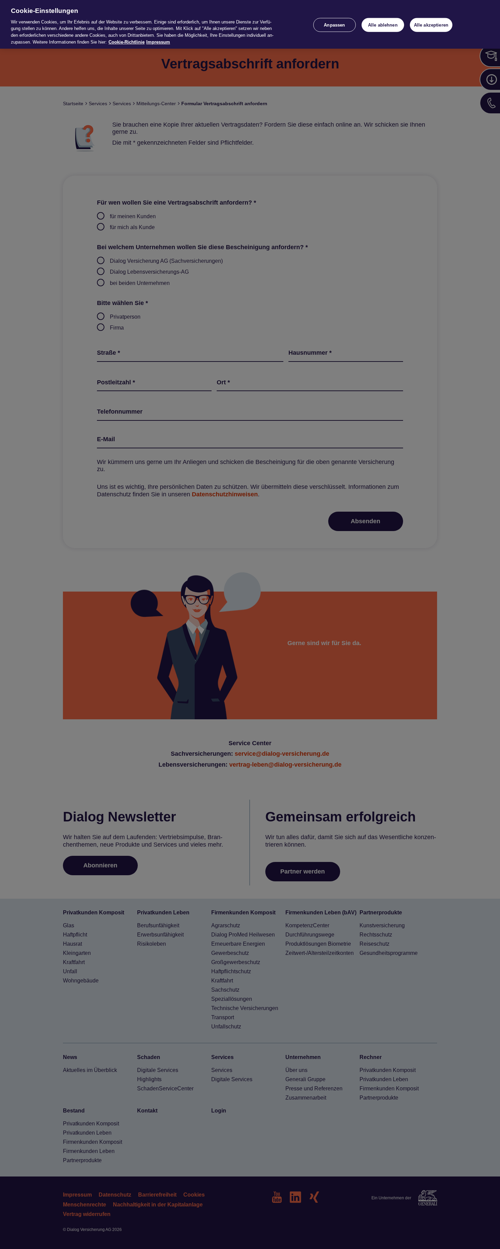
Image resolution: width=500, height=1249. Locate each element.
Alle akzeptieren (431, 24)
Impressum (158, 42)
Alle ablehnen (383, 24)
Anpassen (334, 24)
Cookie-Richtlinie (127, 42)
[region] (250, 24)
